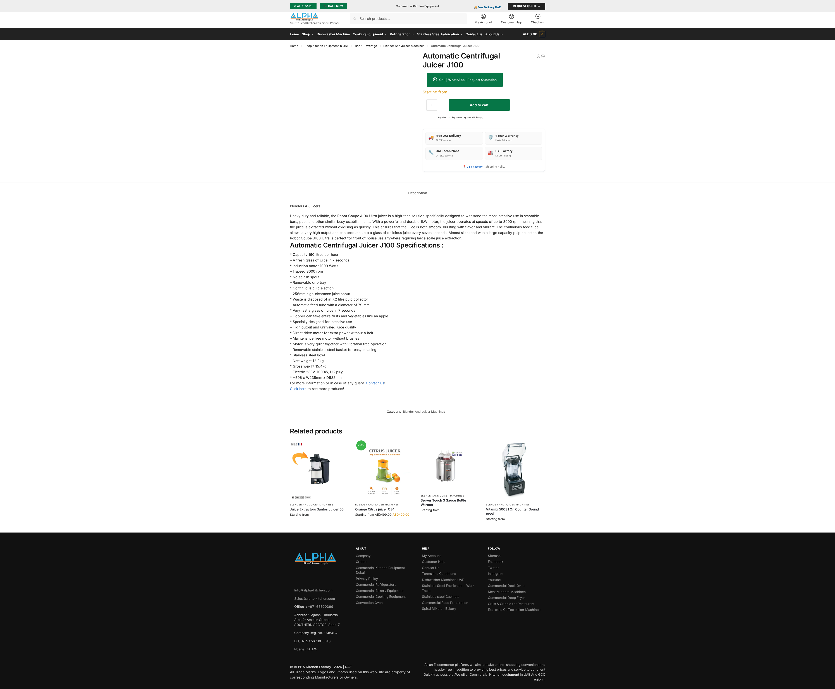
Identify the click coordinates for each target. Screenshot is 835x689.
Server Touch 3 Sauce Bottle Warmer (443, 502)
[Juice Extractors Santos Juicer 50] (319, 471)
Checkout (538, 22)
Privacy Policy (367, 579)
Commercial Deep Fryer (506, 598)
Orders (361, 562)
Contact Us (375, 383)
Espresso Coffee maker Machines (514, 610)
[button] (534, 34)
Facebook (495, 562)
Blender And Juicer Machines (403, 46)
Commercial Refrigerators (376, 584)
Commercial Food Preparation (445, 603)
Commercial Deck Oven (506, 586)
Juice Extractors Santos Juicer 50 (317, 509)
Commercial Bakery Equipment (380, 591)
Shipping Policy (495, 166)
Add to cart (479, 105)
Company (363, 556)
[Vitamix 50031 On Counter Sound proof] (515, 471)
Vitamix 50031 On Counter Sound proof (512, 511)
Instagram (495, 574)
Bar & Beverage (366, 46)
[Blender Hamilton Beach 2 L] (538, 56)
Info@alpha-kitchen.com (313, 590)
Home (294, 46)
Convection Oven (370, 603)
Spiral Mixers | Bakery (439, 609)
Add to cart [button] (319, 524)
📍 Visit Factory (473, 166)
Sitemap (494, 556)
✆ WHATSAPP (303, 6)
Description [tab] (417, 193)
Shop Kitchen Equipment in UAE (327, 46)
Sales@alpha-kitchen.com (314, 598)
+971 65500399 (320, 607)
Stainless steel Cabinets (441, 596)
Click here (298, 389)
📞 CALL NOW (333, 6)
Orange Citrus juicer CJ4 (374, 509)
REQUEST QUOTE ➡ (526, 6)
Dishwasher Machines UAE (443, 580)
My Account (483, 22)
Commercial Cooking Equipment (381, 596)
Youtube (494, 580)
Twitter (493, 568)
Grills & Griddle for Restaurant (511, 604)
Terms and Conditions (439, 574)
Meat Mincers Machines (507, 592)
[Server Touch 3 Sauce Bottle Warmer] (450, 466)
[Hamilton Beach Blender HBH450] (543, 56)
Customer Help (511, 22)
